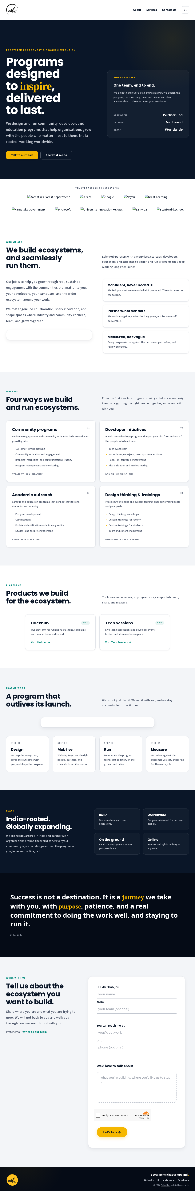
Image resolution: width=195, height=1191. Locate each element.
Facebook (183, 1180)
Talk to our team (22, 155)
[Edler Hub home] (12, 10)
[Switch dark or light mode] (185, 9)
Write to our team (35, 1032)
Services (151, 10)
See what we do (56, 155)
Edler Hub (165, 1185)
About (137, 10)
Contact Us (169, 10)
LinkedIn (149, 1180)
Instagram (168, 1180)
